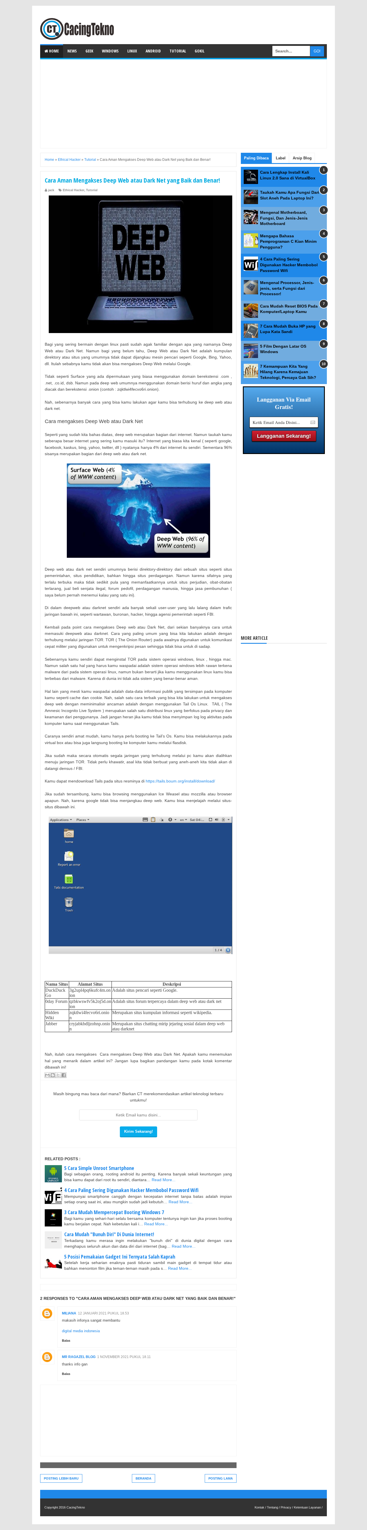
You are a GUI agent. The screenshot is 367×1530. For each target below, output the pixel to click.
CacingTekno (76, 1507)
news (72, 51)
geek (89, 51)
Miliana (69, 1313)
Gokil (199, 51)
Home (53, 51)
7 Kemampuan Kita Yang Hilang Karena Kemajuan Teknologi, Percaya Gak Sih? (288, 372)
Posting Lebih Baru (61, 1478)
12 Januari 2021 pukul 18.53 (103, 1313)
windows (110, 51)
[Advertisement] (183, 104)
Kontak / (260, 1507)
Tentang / (273, 1507)
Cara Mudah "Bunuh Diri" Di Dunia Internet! (109, 1234)
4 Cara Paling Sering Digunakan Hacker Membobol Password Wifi (131, 1190)
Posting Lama (220, 1478)
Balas (66, 1340)
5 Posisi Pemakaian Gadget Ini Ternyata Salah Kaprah (119, 1256)
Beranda (143, 1478)
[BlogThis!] (53, 1075)
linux (132, 51)
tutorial (177, 51)
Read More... (163, 1179)
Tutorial (91, 190)
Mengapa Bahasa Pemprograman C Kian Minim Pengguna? (288, 241)
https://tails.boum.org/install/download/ (180, 781)
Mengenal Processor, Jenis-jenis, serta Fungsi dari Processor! (287, 288)
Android (153, 51)
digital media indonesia (81, 1331)
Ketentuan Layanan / (308, 1507)
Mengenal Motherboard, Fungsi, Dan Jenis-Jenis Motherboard (284, 218)
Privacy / (287, 1507)
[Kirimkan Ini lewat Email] (47, 1075)
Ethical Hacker (73, 190)
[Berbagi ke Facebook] (64, 1075)
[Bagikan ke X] (58, 1075)
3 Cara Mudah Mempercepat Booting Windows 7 (114, 1212)
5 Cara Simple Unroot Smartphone (99, 1168)
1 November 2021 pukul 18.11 (124, 1357)
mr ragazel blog (78, 1357)
